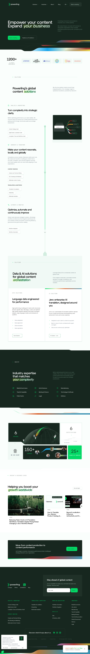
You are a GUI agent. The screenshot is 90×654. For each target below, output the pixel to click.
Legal (73, 624)
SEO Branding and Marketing (14, 620)
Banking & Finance (75, 614)
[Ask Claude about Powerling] (54, 633)
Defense (73, 621)
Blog (29, 587)
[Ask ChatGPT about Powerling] (60, 633)
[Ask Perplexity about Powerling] (57, 633)
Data (53, 615)
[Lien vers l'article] (26, 511)
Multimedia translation (36, 609)
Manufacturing (75, 609)
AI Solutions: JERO (56, 618)
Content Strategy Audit (13, 604)
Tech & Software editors (77, 616)
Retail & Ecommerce (76, 604)
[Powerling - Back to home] (14, 4)
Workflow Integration (56, 607)
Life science (74, 607)
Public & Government (76, 619)
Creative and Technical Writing (14, 618)
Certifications (23, 587)
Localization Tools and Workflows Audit (16, 609)
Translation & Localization (36, 604)
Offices (16, 587)
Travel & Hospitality (76, 611)
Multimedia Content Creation (14, 622)
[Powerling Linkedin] (24, 585)
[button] (36, 4)
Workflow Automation (57, 604)
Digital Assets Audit (12, 607)
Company (10, 587)
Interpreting (34, 607)
